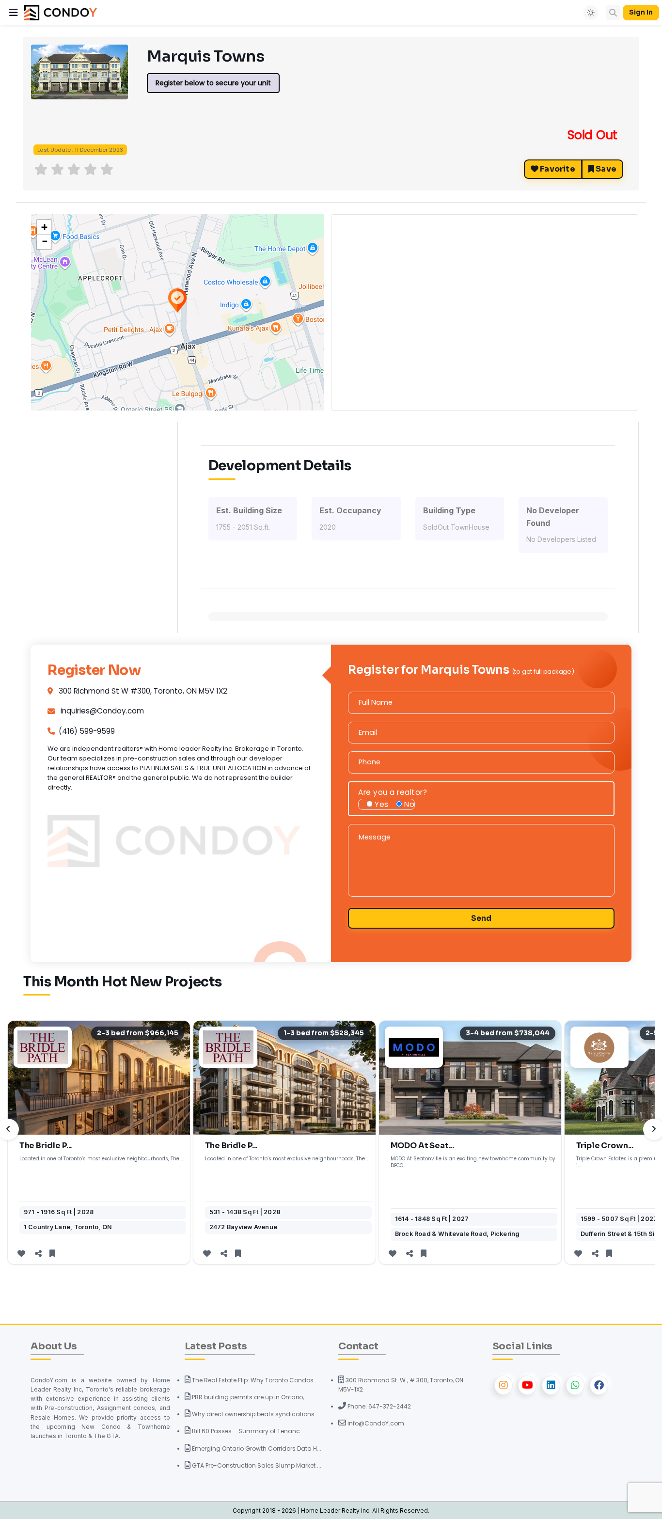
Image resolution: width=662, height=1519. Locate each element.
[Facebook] (599, 1385)
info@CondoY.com (375, 1423)
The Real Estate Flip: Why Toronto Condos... (254, 1380)
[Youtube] (527, 1385)
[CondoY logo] (60, 11)
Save (605, 169)
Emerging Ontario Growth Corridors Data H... (255, 1448)
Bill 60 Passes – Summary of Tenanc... (247, 1431)
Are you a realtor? (392, 792)
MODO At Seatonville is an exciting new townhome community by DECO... (473, 1162)
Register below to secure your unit (213, 83)
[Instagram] (503, 1385)
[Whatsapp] (575, 1385)
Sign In (641, 12)
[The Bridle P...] (99, 1078)
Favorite (556, 169)
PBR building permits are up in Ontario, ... (250, 1397)
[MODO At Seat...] (470, 1078)
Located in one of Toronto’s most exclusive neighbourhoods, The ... (101, 1158)
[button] (13, 12)
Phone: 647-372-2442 (378, 1406)
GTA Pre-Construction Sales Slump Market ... (255, 1465)
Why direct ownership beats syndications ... (255, 1414)
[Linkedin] (551, 1385)
